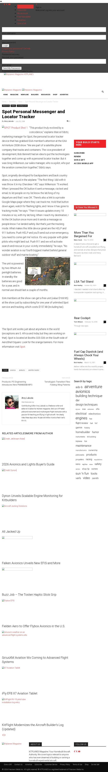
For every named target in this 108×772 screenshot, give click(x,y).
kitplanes (79, 441)
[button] (102, 91)
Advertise (64, 95)
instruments (80, 437)
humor (95, 432)
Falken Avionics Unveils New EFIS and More (31, 563)
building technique (89, 395)
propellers (80, 459)
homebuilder (83, 432)
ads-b (79, 387)
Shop (55, 95)
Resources (45, 95)
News (20, 102)
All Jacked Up (11, 531)
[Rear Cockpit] (90, 307)
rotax (91, 464)
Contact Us (18, 765)
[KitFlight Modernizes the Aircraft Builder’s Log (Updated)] (36, 708)
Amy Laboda (9, 121)
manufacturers (81, 450)
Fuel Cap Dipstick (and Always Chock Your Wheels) (88, 355)
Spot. (23, 346)
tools (94, 473)
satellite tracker (33, 370)
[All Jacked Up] (36, 515)
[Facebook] (4, 4)
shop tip (85, 469)
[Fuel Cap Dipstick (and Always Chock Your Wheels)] (90, 340)
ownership (93, 450)
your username (8, 33)
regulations (98, 460)
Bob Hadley (78, 285)
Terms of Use (77, 765)
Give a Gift (8, 765)
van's (78, 478)
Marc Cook (78, 240)
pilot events (80, 455)
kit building (91, 437)
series (78, 469)
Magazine (14, 95)
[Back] (37, 4)
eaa (84, 409)
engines (81, 418)
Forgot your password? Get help (16, 48)
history (87, 428)
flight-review (82, 423)
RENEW (77, 156)
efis (97, 409)
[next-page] (5, 735)
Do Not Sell (95, 765)
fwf (96, 423)
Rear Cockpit (82, 318)
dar (78, 400)
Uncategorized (22, 105)
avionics (13, 370)
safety (98, 464)
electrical (81, 413)
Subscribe (21, 10)
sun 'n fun (82, 473)
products (22, 370)
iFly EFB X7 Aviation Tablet (19, 693)
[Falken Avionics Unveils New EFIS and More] (36, 546)
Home (5, 95)
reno (78, 464)
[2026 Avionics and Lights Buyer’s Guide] (36, 447)
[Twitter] (6, 4)
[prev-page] (3, 735)
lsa (85, 441)
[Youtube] (9, 4)
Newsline (25, 95)
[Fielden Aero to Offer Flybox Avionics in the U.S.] (36, 609)
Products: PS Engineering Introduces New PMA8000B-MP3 (17, 383)
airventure (93, 386)
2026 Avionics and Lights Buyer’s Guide (28, 464)
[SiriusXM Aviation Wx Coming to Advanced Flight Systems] (36, 641)
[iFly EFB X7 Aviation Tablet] (36, 677)
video (86, 477)
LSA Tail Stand (84, 281)
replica (84, 464)
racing (89, 459)
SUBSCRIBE (79, 153)
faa (90, 419)
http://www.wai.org (28, 402)
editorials (91, 409)
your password (9, 42)
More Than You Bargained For (84, 234)
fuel (91, 423)
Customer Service (51, 765)
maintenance (83, 445)
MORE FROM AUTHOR (39, 433)
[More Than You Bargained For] (90, 221)
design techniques (87, 404)
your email (6, 65)
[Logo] (12, 90)
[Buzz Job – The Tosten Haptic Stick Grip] (36, 578)
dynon (78, 409)
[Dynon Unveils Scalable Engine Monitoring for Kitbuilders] (36, 479)
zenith (95, 478)
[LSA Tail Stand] (90, 270)
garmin (79, 427)
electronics (95, 413)
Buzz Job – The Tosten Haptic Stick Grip (29, 594)
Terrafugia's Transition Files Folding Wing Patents (57, 383)
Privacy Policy (8, 51)
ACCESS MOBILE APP (84, 163)
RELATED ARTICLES (14, 433)
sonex (94, 468)
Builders (35, 95)
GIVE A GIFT (79, 160)
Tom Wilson (78, 322)
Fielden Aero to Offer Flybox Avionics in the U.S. (33, 626)
